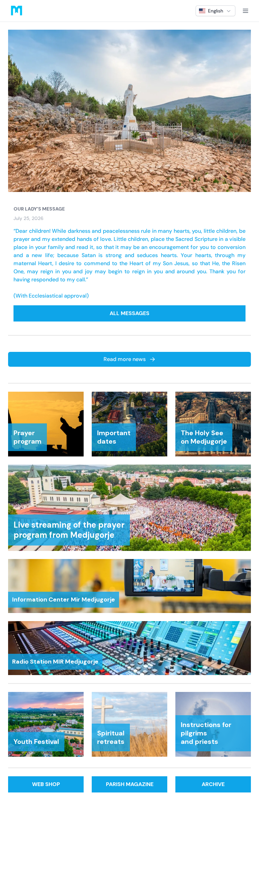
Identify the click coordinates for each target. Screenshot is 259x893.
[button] (215, 10)
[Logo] (16, 10)
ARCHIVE (213, 784)
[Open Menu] (245, 10)
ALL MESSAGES (129, 313)
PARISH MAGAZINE (129, 784)
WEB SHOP (46, 784)
